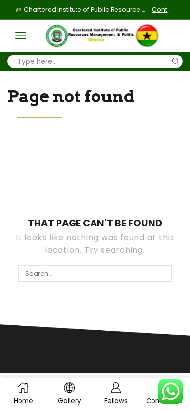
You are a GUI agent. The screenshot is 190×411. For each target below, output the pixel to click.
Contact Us (163, 9)
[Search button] (176, 61)
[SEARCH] (163, 273)
